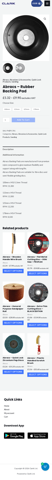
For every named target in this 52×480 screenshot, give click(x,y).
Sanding (15, 82)
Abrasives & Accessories (20, 80)
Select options (13, 271)
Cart (6, 417)
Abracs (6, 80)
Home (6, 406)
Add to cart (23, 120)
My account (9, 413)
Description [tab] (8, 149)
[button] (45, 18)
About (6, 409)
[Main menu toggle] (47, 3)
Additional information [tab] (13, 155)
